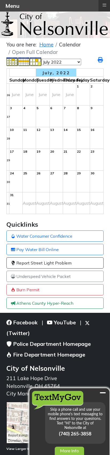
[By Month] (12, 61)
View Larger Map (20, 449)
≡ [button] (104, 5)
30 (8, 182)
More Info (69, 451)
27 (8, 117)
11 (25, 130)
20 (52, 151)
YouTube (64, 322)
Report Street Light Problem (43, 263)
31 (8, 204)
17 (12, 151)
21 (65, 151)
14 (65, 130)
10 (12, 130)
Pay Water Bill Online (37, 249)
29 (8, 160)
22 (79, 151)
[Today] (36, 61)
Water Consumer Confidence (43, 236)
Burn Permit (27, 289)
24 (12, 173)
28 (8, 138)
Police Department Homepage (51, 343)
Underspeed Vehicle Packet (43, 276)
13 (52, 130)
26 (8, 95)
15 (79, 130)
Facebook (25, 322)
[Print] (101, 60)
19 (38, 151)
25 (25, 173)
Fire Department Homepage (48, 354)
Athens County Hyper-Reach (44, 303)
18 (25, 151)
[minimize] (103, 392)
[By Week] (24, 61)
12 (38, 130)
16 (92, 130)
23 (92, 151)
